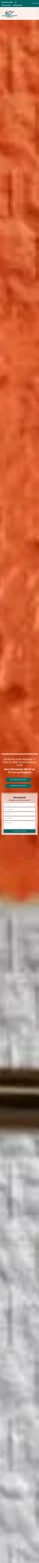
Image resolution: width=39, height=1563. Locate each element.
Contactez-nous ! (18, 786)
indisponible (8, 2)
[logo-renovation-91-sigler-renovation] (10, 13)
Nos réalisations (18, 780)
